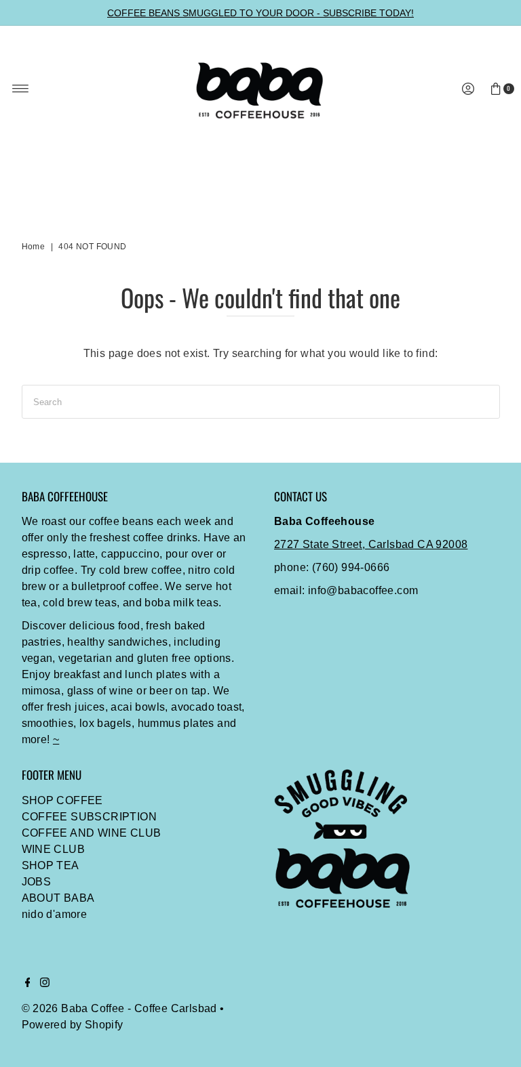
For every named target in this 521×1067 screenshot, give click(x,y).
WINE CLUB (53, 849)
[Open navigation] (20, 89)
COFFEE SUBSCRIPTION (89, 816)
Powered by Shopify (72, 1024)
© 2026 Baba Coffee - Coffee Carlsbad (119, 1008)
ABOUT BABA (58, 898)
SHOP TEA (50, 865)
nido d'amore (55, 914)
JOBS (37, 881)
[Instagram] (45, 984)
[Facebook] (28, 984)
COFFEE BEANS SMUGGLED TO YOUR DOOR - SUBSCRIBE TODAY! (260, 12)
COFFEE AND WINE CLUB (91, 833)
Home (33, 246)
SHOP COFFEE (62, 800)
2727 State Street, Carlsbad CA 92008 (370, 544)
